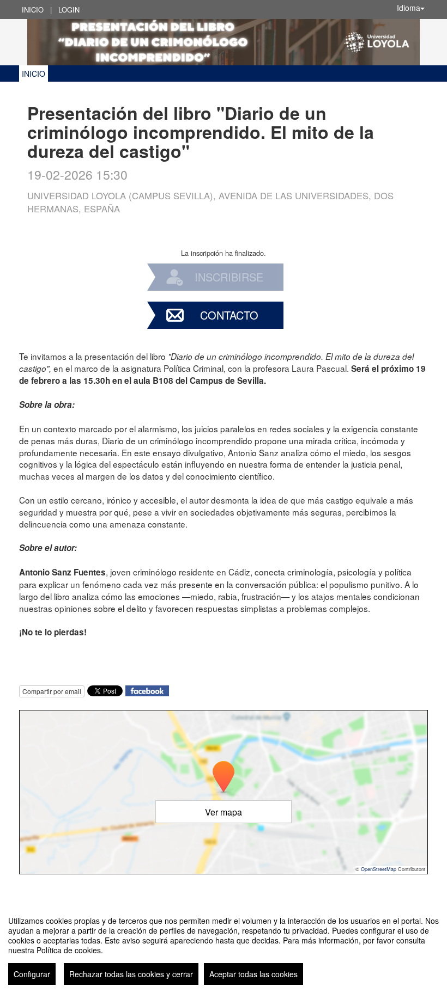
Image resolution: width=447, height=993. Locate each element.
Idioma (408, 7)
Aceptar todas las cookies (253, 974)
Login (69, 9)
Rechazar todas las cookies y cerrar (131, 974)
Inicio (33, 9)
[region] (223, 946)
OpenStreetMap (378, 869)
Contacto (229, 315)
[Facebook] (147, 690)
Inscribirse (229, 277)
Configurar (32, 974)
